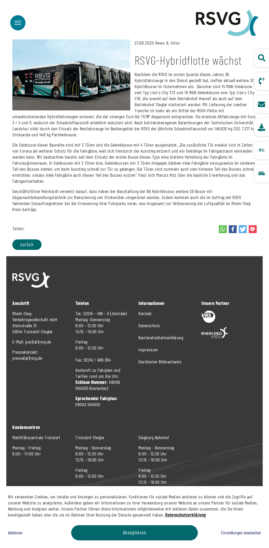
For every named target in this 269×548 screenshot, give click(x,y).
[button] (223, 229)
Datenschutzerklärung (185, 515)
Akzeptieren (134, 532)
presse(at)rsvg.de (27, 358)
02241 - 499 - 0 (96, 313)
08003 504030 (87, 404)
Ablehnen (15, 532)
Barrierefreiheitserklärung (160, 337)
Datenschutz (149, 325)
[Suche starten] (261, 58)
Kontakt (145, 313)
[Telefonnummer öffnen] (261, 81)
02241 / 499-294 (97, 360)
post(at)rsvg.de (38, 342)
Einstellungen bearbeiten (241, 532)
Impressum (148, 349)
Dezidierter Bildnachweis (160, 361)
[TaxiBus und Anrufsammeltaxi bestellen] (261, 173)
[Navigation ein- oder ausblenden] (17, 22)
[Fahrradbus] (261, 150)
